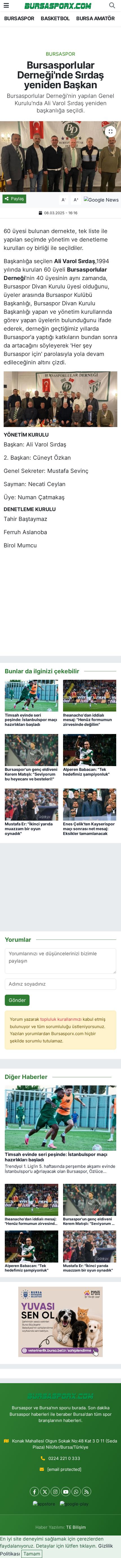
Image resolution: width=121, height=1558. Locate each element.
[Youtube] (65, 1491)
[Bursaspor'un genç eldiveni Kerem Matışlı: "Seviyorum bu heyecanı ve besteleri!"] (31, 750)
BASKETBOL (55, 18)
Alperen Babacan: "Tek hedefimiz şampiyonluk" (86, 771)
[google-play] (74, 1505)
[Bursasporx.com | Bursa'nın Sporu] (58, 5)
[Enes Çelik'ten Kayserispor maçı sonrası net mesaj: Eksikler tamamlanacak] (89, 804)
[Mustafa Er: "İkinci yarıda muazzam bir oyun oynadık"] (31, 804)
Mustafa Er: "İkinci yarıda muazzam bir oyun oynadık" (29, 828)
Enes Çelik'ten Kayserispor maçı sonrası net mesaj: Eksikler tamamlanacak (89, 828)
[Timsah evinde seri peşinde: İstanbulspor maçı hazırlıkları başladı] (31, 695)
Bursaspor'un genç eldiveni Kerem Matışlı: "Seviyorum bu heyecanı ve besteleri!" (31, 774)
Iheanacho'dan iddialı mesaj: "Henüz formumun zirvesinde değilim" (87, 720)
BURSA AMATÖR (95, 18)
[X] (45, 1491)
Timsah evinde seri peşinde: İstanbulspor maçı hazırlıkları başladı (31, 720)
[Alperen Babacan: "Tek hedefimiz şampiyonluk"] (89, 750)
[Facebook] (34, 1491)
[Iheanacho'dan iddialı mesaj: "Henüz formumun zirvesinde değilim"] (89, 695)
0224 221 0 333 (64, 1458)
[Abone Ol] (101, 199)
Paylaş (17, 198)
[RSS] (86, 1491)
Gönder (17, 1000)
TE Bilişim (76, 1527)
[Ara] (112, 5)
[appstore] (44, 1505)
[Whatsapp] (76, 1491)
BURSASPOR (19, 18)
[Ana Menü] (6, 5)
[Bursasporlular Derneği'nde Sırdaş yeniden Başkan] (60, 156)
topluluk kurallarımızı (61, 1019)
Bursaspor (60, 54)
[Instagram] (55, 1491)
